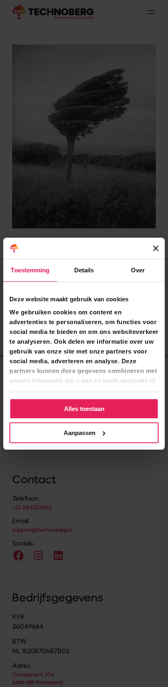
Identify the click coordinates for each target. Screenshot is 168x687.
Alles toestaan (84, 408)
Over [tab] (138, 270)
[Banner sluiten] (156, 248)
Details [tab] (84, 270)
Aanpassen (79, 432)
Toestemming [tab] (30, 270)
